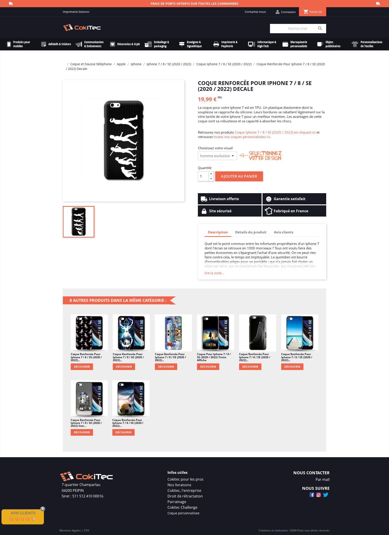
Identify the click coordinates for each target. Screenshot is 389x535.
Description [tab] (218, 232)
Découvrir (82, 367)
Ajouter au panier (239, 176)
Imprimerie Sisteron (76, 12)
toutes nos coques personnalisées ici (242, 136)
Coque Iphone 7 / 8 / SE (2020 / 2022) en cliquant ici (275, 132)
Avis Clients (23, 513)
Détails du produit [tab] (251, 232)
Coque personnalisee (183, 513)
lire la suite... (214, 273)
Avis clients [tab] (283, 232)
